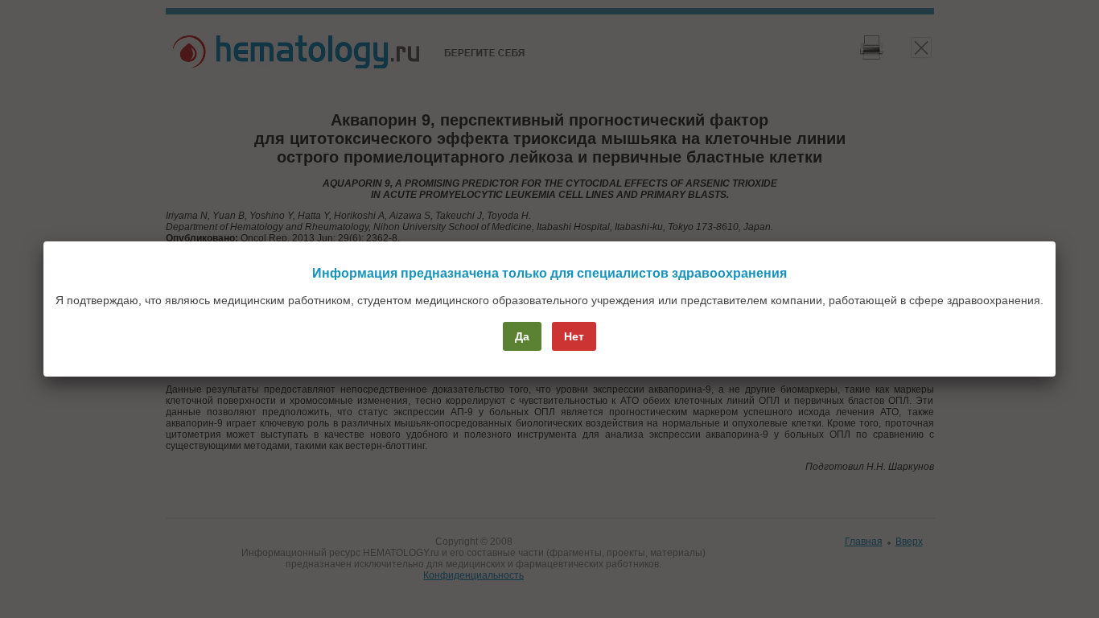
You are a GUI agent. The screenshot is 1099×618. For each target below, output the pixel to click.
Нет (574, 336)
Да (522, 336)
